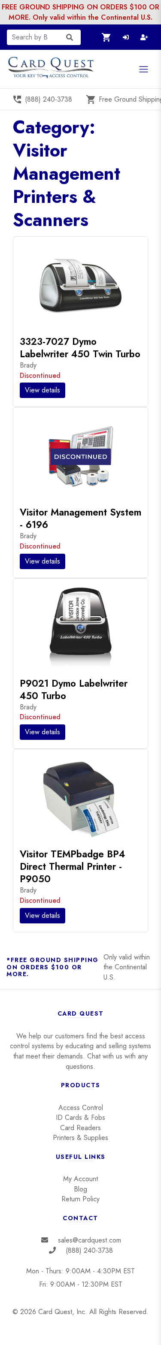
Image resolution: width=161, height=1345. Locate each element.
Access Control (80, 1108)
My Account (80, 1179)
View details (42, 390)
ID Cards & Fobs (80, 1117)
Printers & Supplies (80, 1138)
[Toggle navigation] (143, 69)
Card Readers (80, 1128)
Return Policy (80, 1199)
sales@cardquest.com (89, 1240)
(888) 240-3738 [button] (42, 99)
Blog (80, 1189)
